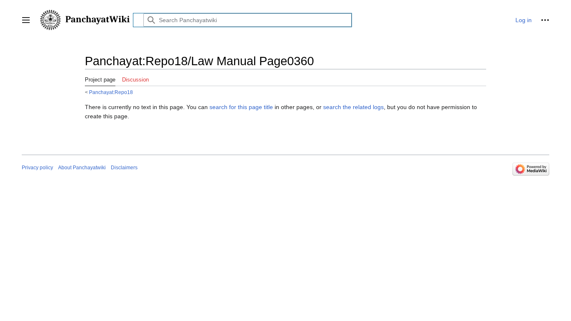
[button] (26, 20)
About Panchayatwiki (82, 168)
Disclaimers (124, 168)
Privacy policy (37, 168)
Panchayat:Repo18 (111, 92)
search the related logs (353, 107)
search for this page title (241, 107)
